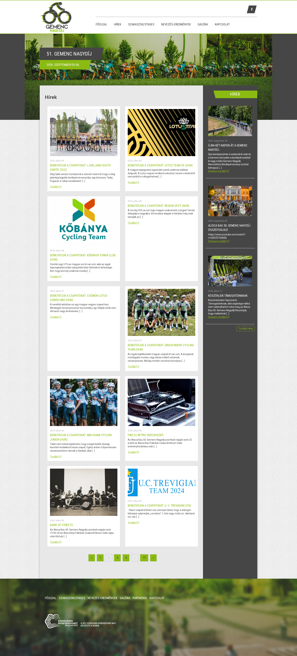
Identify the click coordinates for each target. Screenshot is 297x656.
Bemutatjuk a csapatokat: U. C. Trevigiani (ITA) (159, 505)
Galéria (203, 24)
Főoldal (101, 24)
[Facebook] (252, 9)
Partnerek (140, 598)
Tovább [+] (55, 186)
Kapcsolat (222, 24)
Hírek (117, 24)
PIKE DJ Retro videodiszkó (145, 435)
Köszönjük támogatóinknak (228, 295)
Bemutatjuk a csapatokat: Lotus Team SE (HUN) (160, 165)
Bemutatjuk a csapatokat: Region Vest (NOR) (158, 205)
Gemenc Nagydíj (68, 17)
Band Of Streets (61, 525)
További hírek (245, 328)
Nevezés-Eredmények (176, 24)
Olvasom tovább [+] (218, 171)
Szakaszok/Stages (141, 24)
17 (144, 557)
